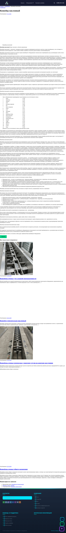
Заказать (22, 2)
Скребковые (7, 6)
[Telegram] (6, 502)
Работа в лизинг (8, 525)
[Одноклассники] (20, 502)
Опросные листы (8, 520)
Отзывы (37, 503)
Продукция (38, 499)
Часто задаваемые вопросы (10, 516)
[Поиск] (54, 3)
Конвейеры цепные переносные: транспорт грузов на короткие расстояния (26, 363)
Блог (36, 501)
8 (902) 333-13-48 (60, 2)
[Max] (8, 502)
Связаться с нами (8, 518)
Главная (1, 6)
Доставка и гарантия (40, 507)
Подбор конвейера (8, 523)
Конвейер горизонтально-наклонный (13, 321)
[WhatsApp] (4, 502)
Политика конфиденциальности (42, 505)
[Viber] (15, 502)
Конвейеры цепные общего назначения (14, 469)
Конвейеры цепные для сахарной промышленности (18, 278)
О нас (37, 497)
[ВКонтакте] (18, 502)
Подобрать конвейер (40, 2)
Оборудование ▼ (30, 2)
